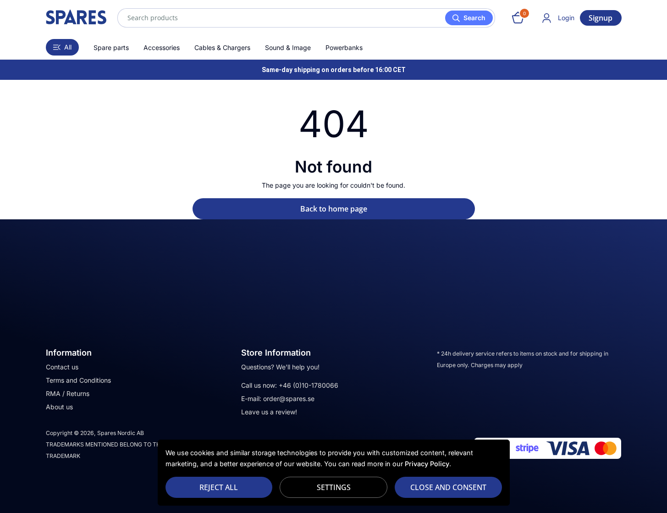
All (68, 47)
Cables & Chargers (222, 47)
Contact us (62, 367)
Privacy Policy (427, 464)
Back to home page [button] (333, 209)
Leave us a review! (269, 412)
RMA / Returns (67, 393)
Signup (600, 18)
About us (59, 407)
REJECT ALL (218, 487)
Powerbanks (344, 47)
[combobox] (306, 18)
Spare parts (111, 47)
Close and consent (448, 487)
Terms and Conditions (78, 380)
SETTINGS (334, 487)
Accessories (161, 47)
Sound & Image (288, 47)
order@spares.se (288, 398)
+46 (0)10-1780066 (308, 385)
